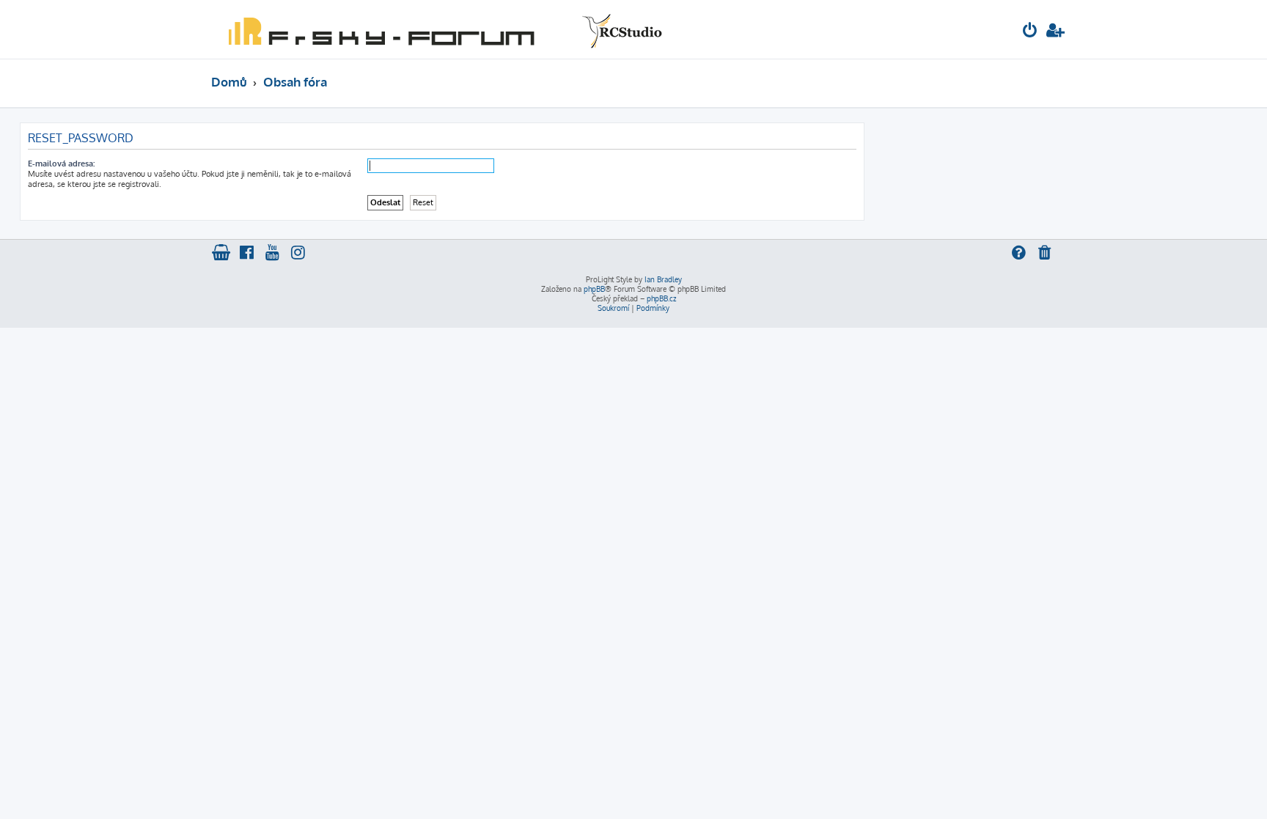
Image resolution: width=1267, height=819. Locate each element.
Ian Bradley (663, 279)
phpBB (594, 288)
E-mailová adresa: (61, 163)
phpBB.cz (661, 298)
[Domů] (442, 29)
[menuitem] (1030, 32)
